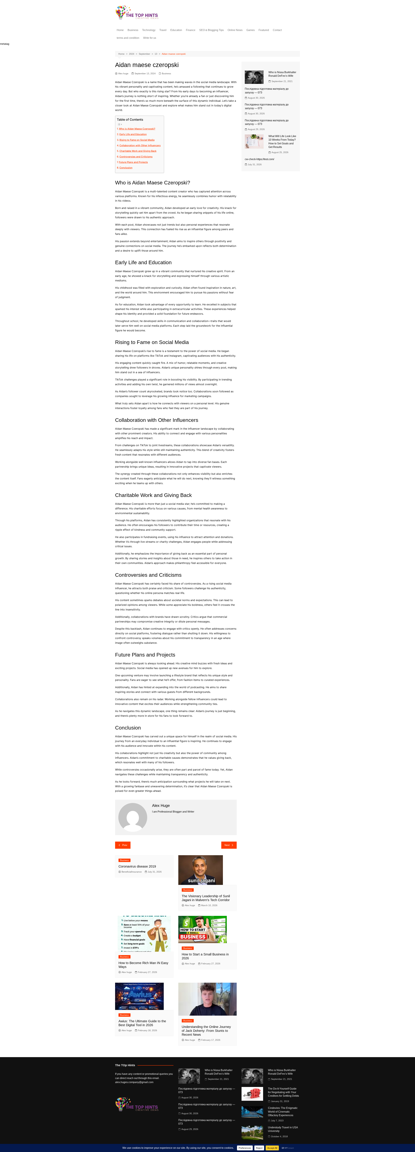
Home (120, 30)
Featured (264, 30)
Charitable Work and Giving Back (137, 151)
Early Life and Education (133, 134)
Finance (190, 30)
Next (227, 845)
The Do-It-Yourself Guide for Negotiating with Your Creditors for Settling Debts (283, 1092)
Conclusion (125, 167)
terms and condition (128, 37)
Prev (124, 845)
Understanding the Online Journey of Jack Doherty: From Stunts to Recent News (206, 1030)
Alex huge (123, 73)
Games (250, 30)
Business (133, 30)
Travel (162, 30)
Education (176, 30)
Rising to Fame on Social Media (136, 140)
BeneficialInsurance (132, 871)
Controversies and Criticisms (136, 156)
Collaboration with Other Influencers (140, 145)
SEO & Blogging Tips (211, 30)
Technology (148, 30)
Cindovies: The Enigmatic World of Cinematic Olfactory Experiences (283, 1112)
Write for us (149, 37)
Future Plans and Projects (133, 162)
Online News (235, 30)
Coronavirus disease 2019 (137, 866)
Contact (277, 30)
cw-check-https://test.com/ (259, 159)
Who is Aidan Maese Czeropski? (137, 128)
